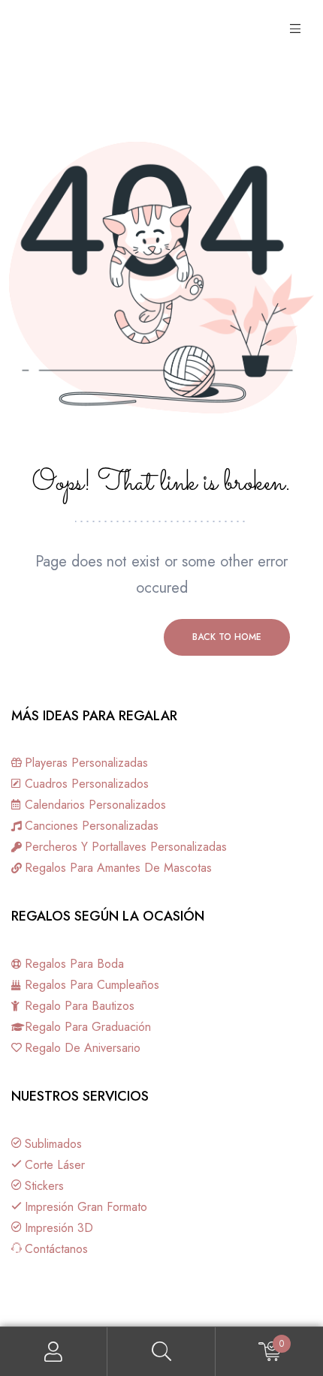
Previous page (96, 637)
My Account (53, 1351)
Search (161, 1351)
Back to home (226, 637)
